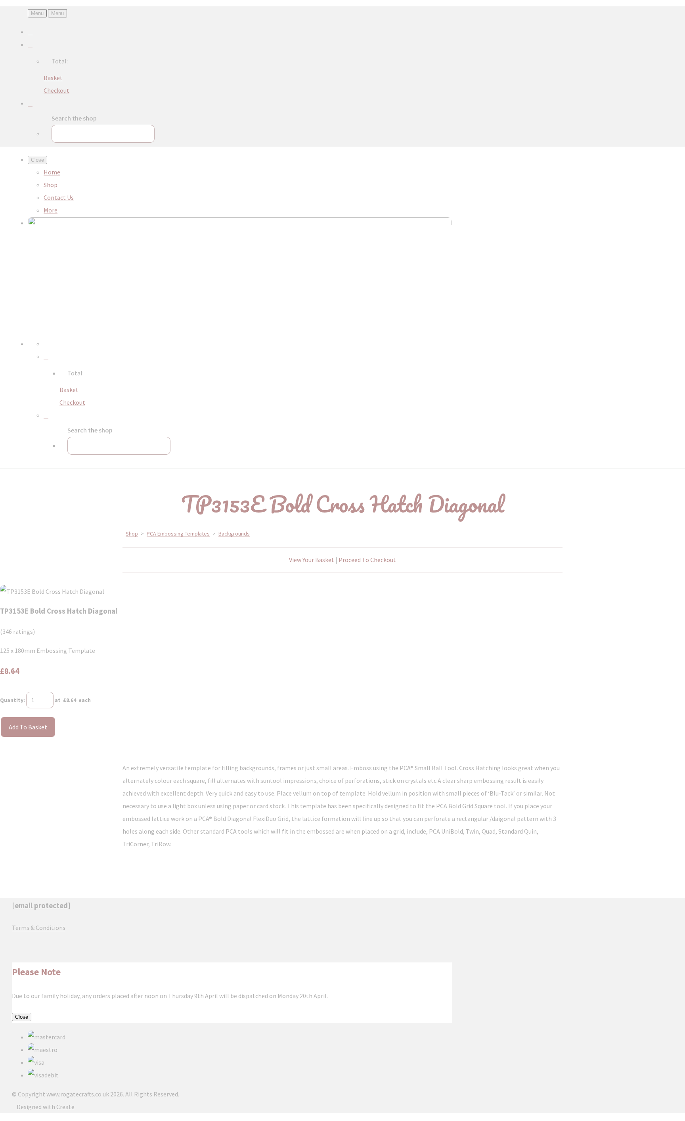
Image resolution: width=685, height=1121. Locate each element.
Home (52, 172)
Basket (53, 78)
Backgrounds (234, 533)
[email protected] (41, 905)
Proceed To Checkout (367, 560)
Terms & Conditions (38, 928)
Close (21, 1017)
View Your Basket (311, 560)
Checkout (56, 90)
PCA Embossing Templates (178, 533)
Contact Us (59, 197)
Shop (50, 185)
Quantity (11, 700)
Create (65, 1107)
